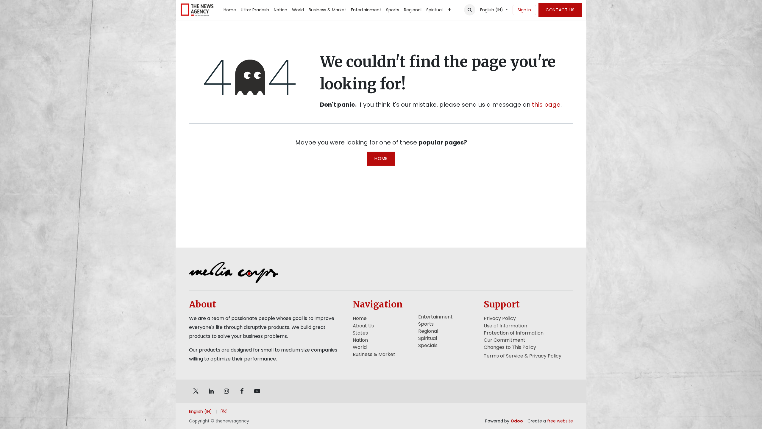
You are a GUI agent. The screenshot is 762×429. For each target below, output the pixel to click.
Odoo (517, 421)
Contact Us (560, 10)
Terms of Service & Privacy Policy (522, 355)
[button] (469, 9)
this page (546, 104)
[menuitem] (229, 9)
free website (560, 421)
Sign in (524, 10)
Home (381, 158)
